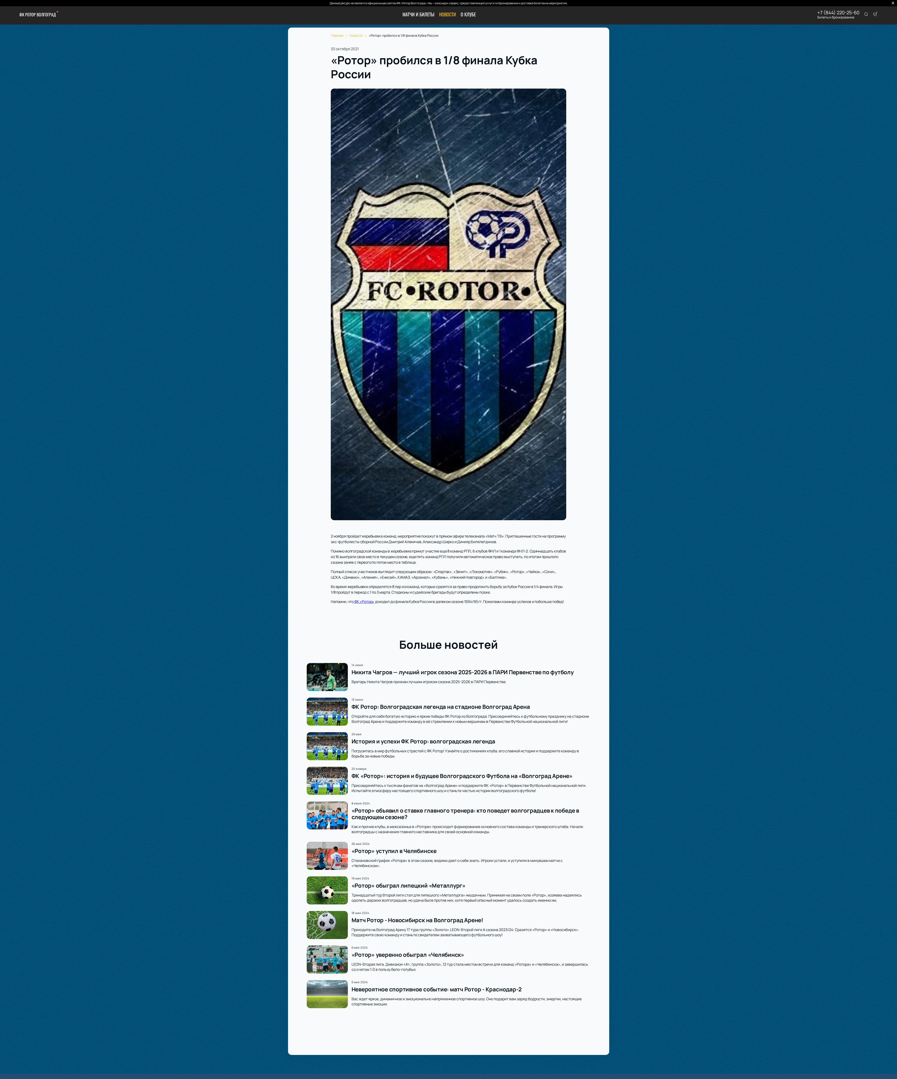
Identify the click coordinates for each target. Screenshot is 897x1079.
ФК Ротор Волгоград (37, 14)
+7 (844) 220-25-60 (838, 12)
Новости (447, 14)
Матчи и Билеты (418, 14)
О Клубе (468, 14)
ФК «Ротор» (364, 601)
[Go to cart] (875, 14)
